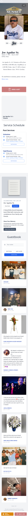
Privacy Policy (10, 510)
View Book (7, 206)
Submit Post (14, 254)
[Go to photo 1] (13, 305)
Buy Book (15, 206)
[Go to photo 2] (14, 305)
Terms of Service (18, 510)
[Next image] (25, 297)
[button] (14, 270)
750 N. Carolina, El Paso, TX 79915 (14, 141)
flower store (5, 79)
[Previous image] (3, 297)
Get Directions (14, 144)
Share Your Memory (10, 229)
